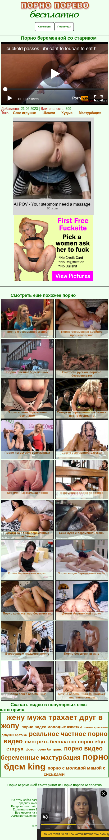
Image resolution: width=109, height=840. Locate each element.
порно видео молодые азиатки (51, 727)
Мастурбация (90, 113)
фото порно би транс (44, 749)
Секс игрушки (24, 113)
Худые (66, 113)
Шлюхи (49, 113)
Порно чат (64, 26)
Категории (44, 26)
